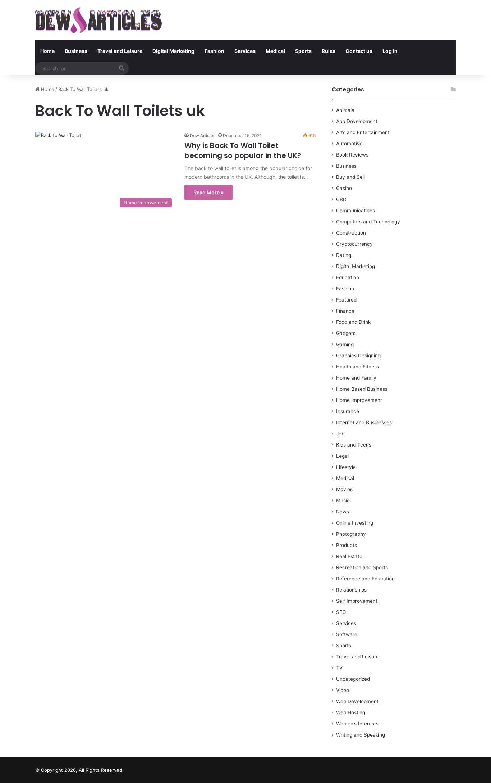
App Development (356, 121)
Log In (390, 51)
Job (340, 433)
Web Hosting (350, 712)
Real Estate (349, 556)
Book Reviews (352, 155)
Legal (342, 456)
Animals (345, 110)
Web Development (357, 701)
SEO (341, 612)
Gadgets (345, 333)
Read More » (208, 192)
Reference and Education (365, 578)
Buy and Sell (350, 177)
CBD (341, 199)
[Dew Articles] (98, 20)
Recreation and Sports (362, 567)
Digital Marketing (173, 51)
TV (339, 668)
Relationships (351, 590)
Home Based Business (361, 389)
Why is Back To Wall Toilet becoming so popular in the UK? (242, 150)
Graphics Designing (358, 355)
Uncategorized (353, 679)
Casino (344, 188)
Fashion (214, 51)
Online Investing (354, 523)
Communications (355, 210)
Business (76, 51)
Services (245, 51)
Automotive (349, 143)
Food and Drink (353, 322)
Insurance (347, 411)
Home (47, 51)
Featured (346, 300)
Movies (344, 489)
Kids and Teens (353, 445)
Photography (351, 534)
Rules (328, 51)
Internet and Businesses (364, 422)
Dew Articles (202, 135)
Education (347, 277)
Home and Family (356, 378)
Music (343, 500)
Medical (275, 51)
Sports (303, 51)
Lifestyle (346, 467)
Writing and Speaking (360, 735)
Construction (351, 233)
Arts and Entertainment (363, 132)
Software (346, 634)
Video (342, 690)
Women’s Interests (357, 724)
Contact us (358, 51)
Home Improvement (359, 400)
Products (346, 545)
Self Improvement (356, 601)
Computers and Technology (368, 222)
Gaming (345, 344)
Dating (343, 255)
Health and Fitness (357, 367)
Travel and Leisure (119, 51)
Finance (345, 311)
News (342, 512)
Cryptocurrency (354, 244)
